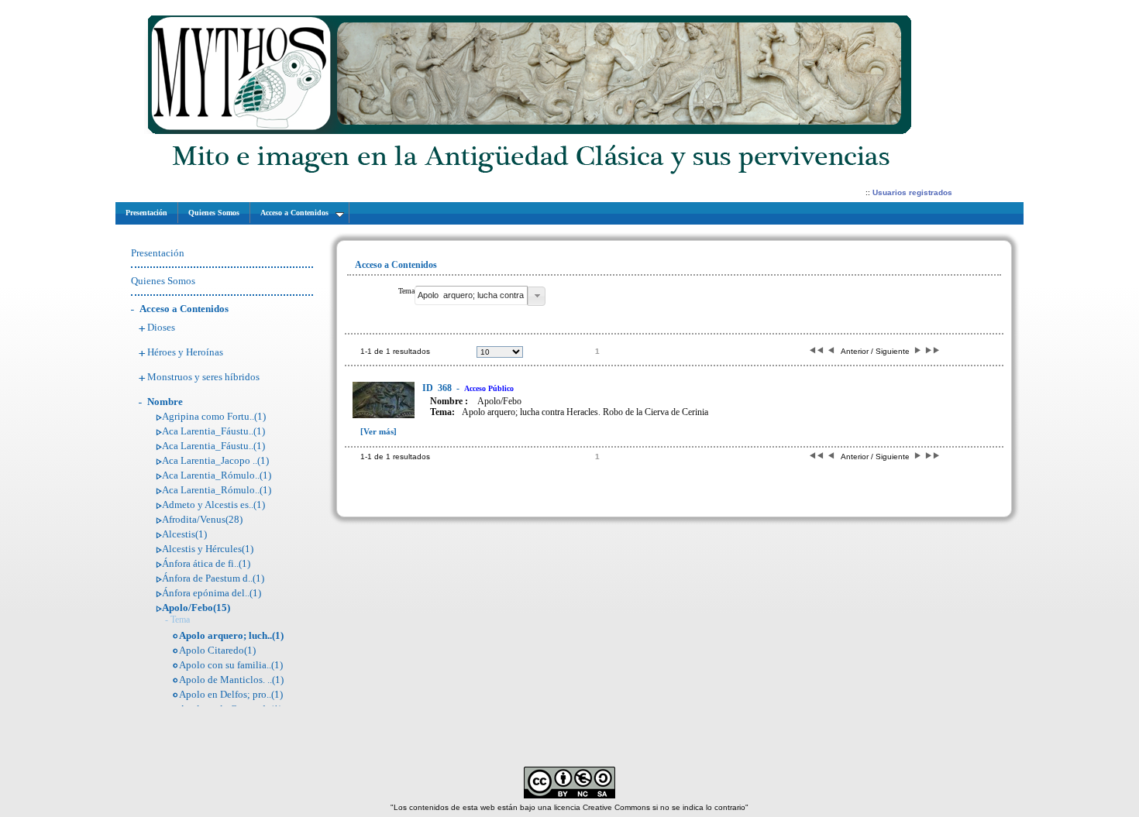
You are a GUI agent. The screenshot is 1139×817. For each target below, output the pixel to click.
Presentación (157, 253)
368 (438, 388)
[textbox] (471, 295)
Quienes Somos (163, 281)
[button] (536, 296)
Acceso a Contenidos (184, 308)
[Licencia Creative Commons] (569, 795)
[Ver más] (378, 431)
